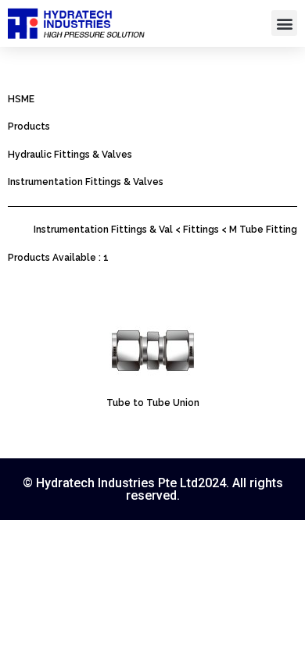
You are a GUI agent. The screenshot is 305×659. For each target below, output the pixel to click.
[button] (284, 23)
